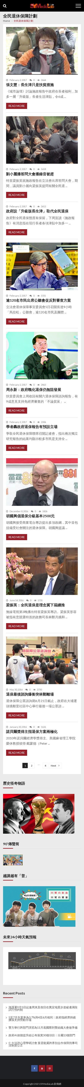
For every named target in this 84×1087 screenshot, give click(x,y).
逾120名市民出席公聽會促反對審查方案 (38, 300)
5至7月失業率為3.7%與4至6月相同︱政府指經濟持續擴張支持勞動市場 (42, 1018)
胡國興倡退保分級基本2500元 (30, 516)
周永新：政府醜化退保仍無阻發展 (33, 389)
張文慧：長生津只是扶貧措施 (30, 85)
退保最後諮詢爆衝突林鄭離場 (30, 694)
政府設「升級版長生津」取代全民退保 (37, 211)
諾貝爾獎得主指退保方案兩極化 (31, 731)
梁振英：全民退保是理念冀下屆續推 (35, 605)
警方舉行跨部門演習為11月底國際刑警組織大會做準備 (43, 1027)
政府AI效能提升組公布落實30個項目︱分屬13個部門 (42, 1035)
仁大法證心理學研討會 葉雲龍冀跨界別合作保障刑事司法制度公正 (43, 1044)
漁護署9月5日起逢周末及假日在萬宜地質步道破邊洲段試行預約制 (43, 1008)
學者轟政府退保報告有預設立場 (31, 427)
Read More (16, 106)
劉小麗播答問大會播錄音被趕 (30, 174)
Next (53, 765)
